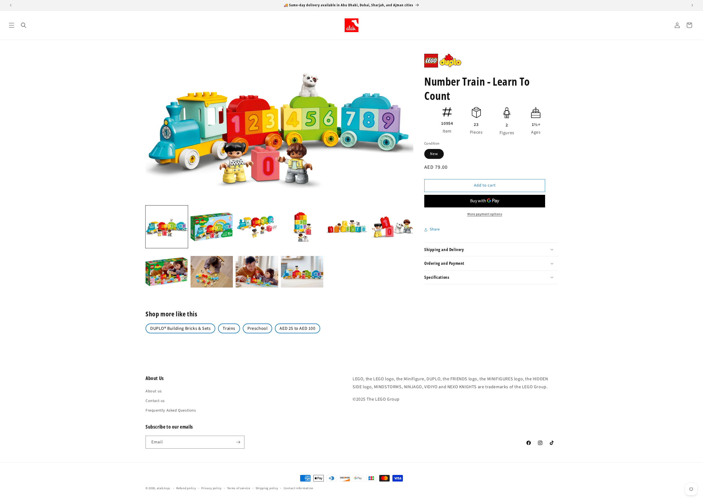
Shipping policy (267, 488)
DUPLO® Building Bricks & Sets (180, 328)
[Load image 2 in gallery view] (212, 227)
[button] (11, 25)
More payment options (484, 214)
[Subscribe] (238, 442)
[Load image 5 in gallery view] (347, 227)
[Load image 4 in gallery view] (302, 227)
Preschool (257, 328)
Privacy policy (211, 488)
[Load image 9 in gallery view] (257, 272)
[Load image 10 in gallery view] (302, 272)
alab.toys (163, 488)
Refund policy (186, 488)
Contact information (298, 488)
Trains (229, 328)
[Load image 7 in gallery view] (167, 272)
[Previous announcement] (11, 5)
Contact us (155, 401)
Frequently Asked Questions (171, 410)
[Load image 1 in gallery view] (167, 227)
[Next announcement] (692, 5)
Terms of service (238, 488)
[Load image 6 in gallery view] (392, 227)
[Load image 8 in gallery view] (212, 272)
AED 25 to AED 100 (297, 328)
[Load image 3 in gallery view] (257, 227)
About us (154, 391)
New (434, 154)
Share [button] (435, 229)
